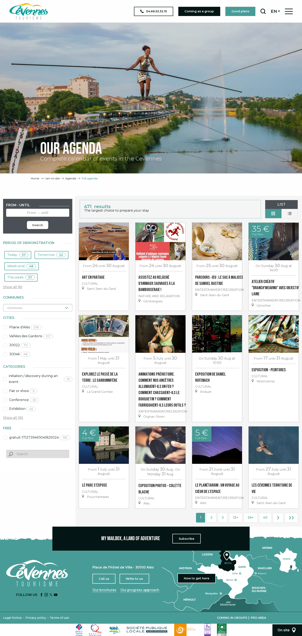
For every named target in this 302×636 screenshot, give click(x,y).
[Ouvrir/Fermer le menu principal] (289, 11)
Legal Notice (12, 617)
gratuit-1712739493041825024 (38, 437)
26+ (251, 517)
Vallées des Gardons (29, 336)
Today (16, 255)
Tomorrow (50, 255)
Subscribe (186, 539)
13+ (235, 517)
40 (265, 517)
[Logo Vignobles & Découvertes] (222, 630)
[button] (263, 11)
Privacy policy (35, 617)
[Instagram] (46, 595)
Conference (22, 400)
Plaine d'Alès (24, 327)
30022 (18, 345)
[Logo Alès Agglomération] (114, 630)
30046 (18, 354)
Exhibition (21, 409)
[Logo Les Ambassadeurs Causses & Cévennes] (207, 630)
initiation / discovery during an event (39, 379)
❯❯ (291, 517)
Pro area (258, 617)
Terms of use (59, 617)
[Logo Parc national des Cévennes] (186, 630)
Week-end (20, 266)
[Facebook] (41, 595)
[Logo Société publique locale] (147, 629)
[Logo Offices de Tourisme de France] (79, 630)
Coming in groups (232, 617)
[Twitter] (51, 595)
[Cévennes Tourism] (28, 11)
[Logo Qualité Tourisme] (96, 630)
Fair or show (21, 391)
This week (19, 277)
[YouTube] (56, 595)
